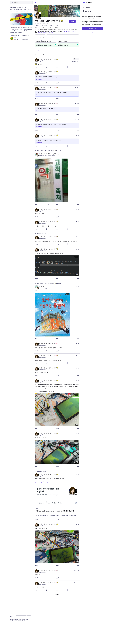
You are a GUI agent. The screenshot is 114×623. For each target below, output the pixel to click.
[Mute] (40, 462)
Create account (93, 28)
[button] (57, 452)
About (17, 615)
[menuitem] (57, 452)
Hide (65, 160)
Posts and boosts (39, 54)
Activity (37, 50)
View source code (19, 620)
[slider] (57, 460)
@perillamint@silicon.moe (41, 23)
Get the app (21, 619)
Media (41, 50)
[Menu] (77, 21)
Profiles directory (23, 615)
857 (43, 27)
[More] (78, 67)
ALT (77, 274)
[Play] (37, 462)
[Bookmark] (67, 67)
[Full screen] (77, 462)
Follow (72, 21)
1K (36, 27)
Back (38, 2)
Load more (57, 594)
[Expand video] (74, 462)
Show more (39, 79)
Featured (47, 50)
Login (92, 32)
